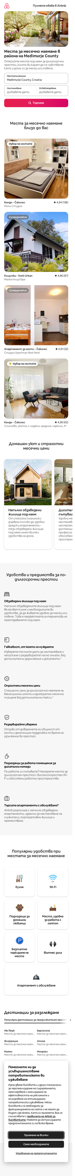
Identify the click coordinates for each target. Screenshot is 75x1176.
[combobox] (36, 80)
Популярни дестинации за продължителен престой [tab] (36, 1019)
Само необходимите (36, 1144)
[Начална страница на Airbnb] (6, 5)
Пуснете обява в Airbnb (49, 6)
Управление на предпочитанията (36, 1153)
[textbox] (20, 92)
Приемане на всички (36, 1135)
